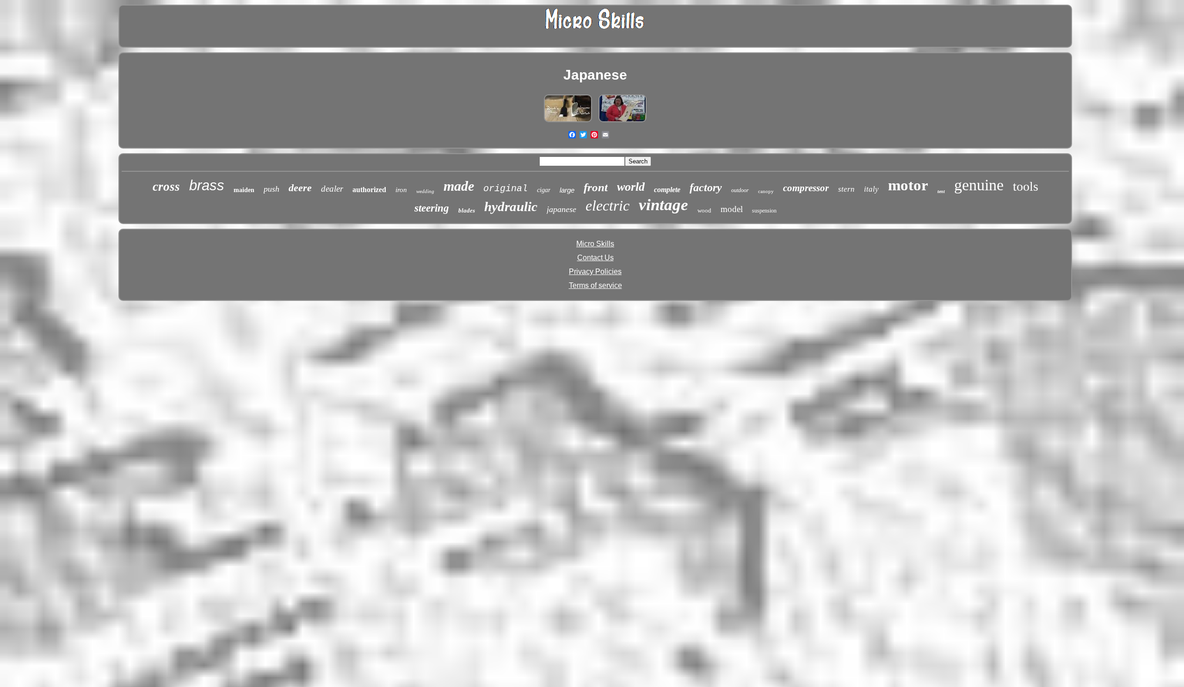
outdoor (740, 190)
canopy (766, 191)
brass (206, 185)
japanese (561, 209)
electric (607, 205)
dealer (332, 189)
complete (667, 190)
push (271, 189)
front (596, 187)
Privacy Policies (595, 271)
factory (706, 187)
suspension (764, 210)
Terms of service (595, 285)
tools (1025, 186)
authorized (369, 190)
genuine (979, 185)
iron (401, 190)
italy (871, 189)
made (459, 186)
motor (908, 185)
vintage (663, 205)
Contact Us (595, 258)
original (505, 188)
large (567, 190)
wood (704, 210)
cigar (543, 190)
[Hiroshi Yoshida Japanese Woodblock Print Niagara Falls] (622, 122)
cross (166, 187)
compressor (806, 188)
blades (466, 210)
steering (431, 208)
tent (941, 191)
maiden (244, 190)
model (732, 209)
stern (846, 189)
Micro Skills (595, 244)
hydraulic (510, 206)
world (631, 187)
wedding (425, 191)
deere (300, 188)
